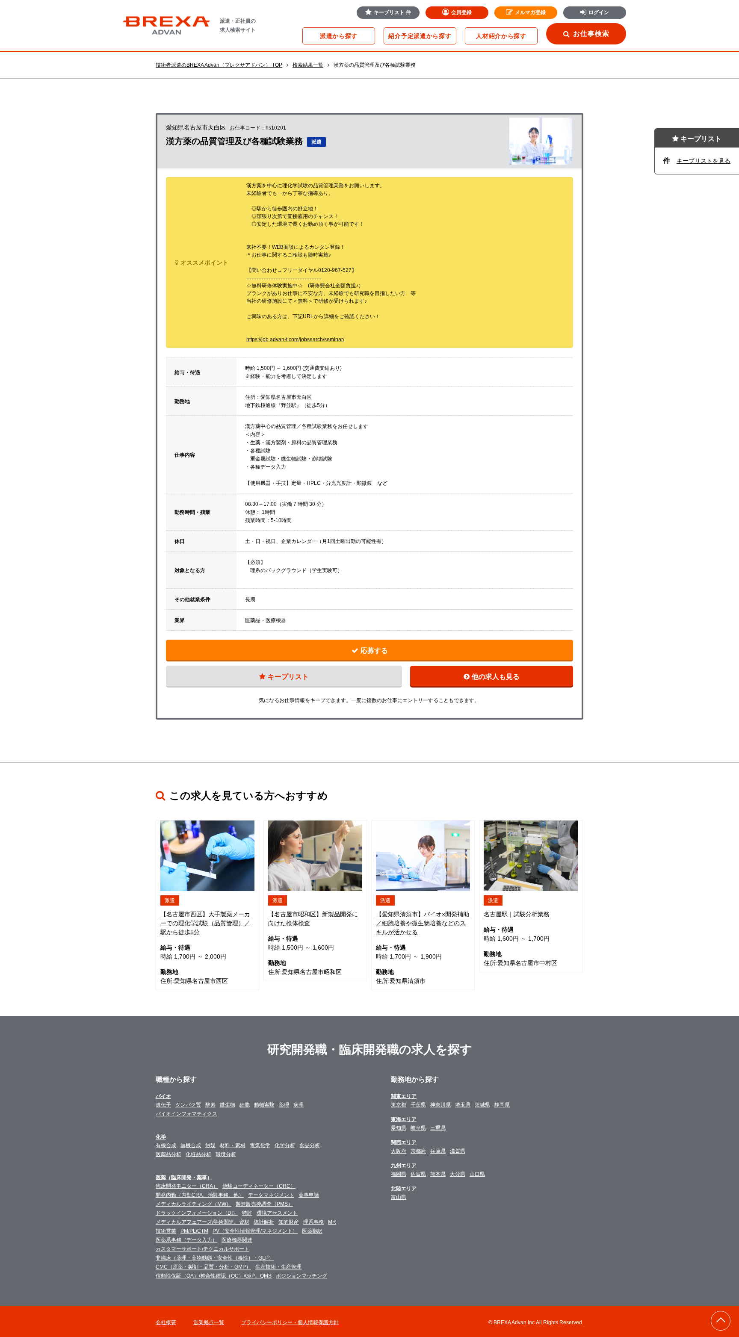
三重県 (438, 1128)
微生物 (227, 1105)
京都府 (418, 1151)
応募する (374, 650)
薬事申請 (309, 1195)
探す (339, 35)
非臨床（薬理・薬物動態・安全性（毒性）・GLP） (215, 1258)
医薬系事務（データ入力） (186, 1240)
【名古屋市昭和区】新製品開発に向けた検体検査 (313, 919)
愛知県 (398, 1128)
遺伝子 (163, 1105)
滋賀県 (457, 1151)
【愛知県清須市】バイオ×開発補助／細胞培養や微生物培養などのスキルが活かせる (422, 923)
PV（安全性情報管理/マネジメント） (255, 1231)
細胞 (244, 1105)
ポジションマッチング (301, 1276)
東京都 (398, 1105)
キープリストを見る (703, 160)
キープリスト (392, 12)
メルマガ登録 (530, 12)
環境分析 (226, 1154)
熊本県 (438, 1174)
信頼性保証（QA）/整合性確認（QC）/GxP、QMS (214, 1276)
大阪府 (398, 1151)
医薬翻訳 (312, 1231)
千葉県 (418, 1105)
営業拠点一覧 (208, 1322)
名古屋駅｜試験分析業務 (517, 914)
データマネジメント (271, 1195)
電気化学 (260, 1145)
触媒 (210, 1145)
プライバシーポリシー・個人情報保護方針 (290, 1322)
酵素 (210, 1105)
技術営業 (166, 1231)
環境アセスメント (277, 1213)
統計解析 (264, 1222)
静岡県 (502, 1105)
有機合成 (166, 1145)
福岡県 (398, 1174)
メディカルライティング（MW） (193, 1204)
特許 (247, 1213)
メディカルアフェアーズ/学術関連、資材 (202, 1222)
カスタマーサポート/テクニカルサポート (202, 1249)
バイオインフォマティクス (186, 1114)
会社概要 (166, 1322)
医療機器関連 (237, 1240)
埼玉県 (462, 1105)
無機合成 (190, 1145)
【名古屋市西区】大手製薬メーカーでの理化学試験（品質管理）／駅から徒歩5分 (205, 923)
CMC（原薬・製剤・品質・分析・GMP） (203, 1267)
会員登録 (461, 12)
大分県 (457, 1174)
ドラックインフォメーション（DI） (197, 1213)
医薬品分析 (168, 1154)
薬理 (284, 1105)
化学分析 (285, 1145)
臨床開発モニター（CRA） (187, 1186)
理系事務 (313, 1222)
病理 (298, 1105)
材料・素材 (232, 1145)
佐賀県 (418, 1174)
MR (332, 1222)
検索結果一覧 (308, 65)
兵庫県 (438, 1151)
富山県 (398, 1197)
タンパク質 (188, 1105)
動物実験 (264, 1105)
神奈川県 (440, 1105)
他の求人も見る (496, 676)
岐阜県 (418, 1128)
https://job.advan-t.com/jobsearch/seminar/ (295, 339)
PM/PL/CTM (194, 1231)
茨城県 (482, 1105)
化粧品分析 (198, 1154)
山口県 (477, 1174)
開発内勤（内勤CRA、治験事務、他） (200, 1195)
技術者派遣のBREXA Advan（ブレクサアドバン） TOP (219, 65)
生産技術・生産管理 (278, 1267)
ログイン (598, 12)
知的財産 (288, 1222)
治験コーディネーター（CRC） (259, 1186)
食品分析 (309, 1145)
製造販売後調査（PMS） (264, 1204)
